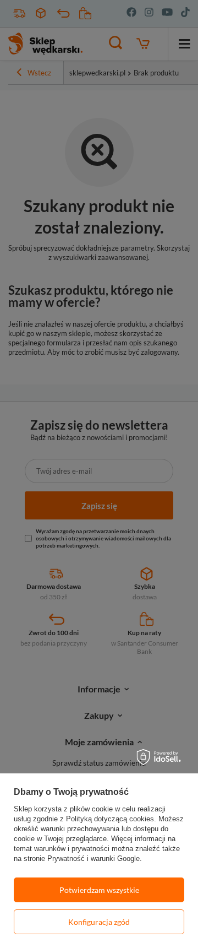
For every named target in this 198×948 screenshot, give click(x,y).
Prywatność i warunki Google (93, 858)
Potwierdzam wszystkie (99, 890)
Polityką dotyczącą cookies (110, 819)
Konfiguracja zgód (99, 922)
